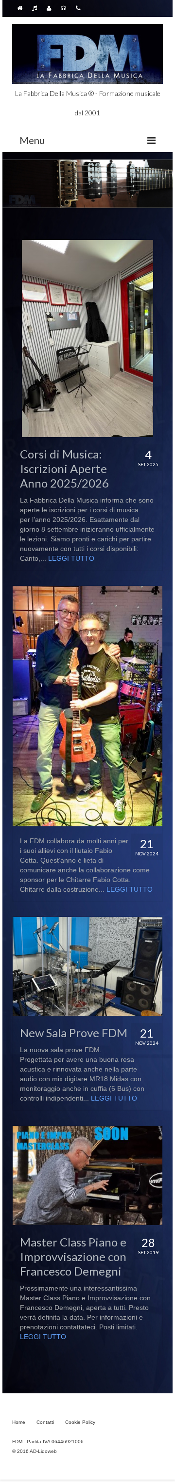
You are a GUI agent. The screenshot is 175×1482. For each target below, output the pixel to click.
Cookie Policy (80, 1422)
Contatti (45, 1422)
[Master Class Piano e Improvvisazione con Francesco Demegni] (87, 1175)
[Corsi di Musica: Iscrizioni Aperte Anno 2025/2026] (87, 338)
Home (18, 1422)
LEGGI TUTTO (71, 558)
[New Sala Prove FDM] (87, 966)
